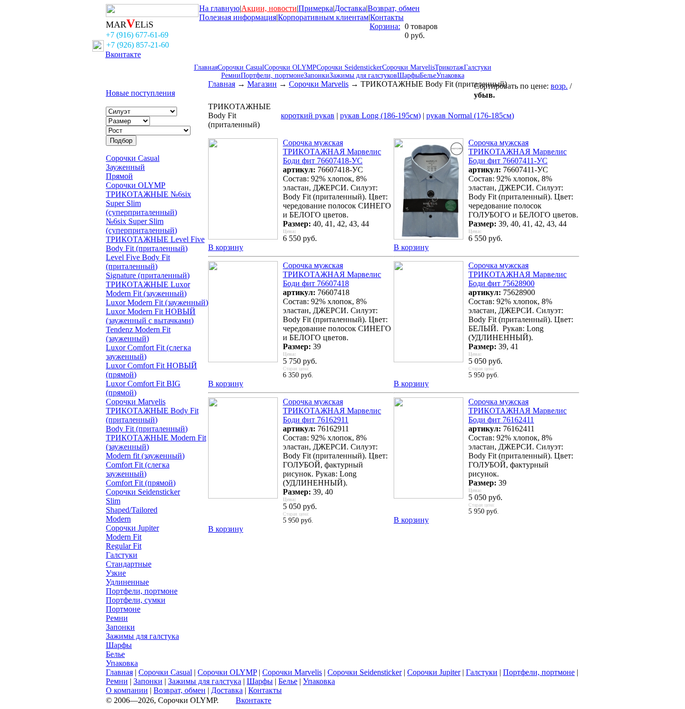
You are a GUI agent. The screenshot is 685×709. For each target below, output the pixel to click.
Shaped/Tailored (131, 510)
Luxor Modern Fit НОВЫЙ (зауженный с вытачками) (151, 316)
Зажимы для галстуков (363, 75)
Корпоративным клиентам (323, 17)
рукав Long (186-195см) (380, 115)
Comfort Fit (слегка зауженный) (137, 469)
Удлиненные (127, 582)
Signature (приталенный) (148, 275)
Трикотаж (449, 67)
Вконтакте (123, 54)
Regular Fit (123, 546)
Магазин (262, 84)
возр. (559, 86)
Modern (118, 519)
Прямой (119, 176)
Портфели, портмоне (272, 75)
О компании (127, 690)
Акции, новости (269, 8)
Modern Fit (123, 537)
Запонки (316, 75)
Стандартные (128, 564)
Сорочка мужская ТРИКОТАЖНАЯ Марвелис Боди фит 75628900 (517, 274)
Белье (428, 75)
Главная (206, 67)
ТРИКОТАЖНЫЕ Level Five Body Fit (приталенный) (155, 244)
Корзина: (385, 26)
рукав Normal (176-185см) (470, 115)
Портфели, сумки (135, 600)
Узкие (116, 573)
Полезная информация (237, 17)
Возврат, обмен (394, 8)
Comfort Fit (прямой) (141, 483)
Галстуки (477, 67)
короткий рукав (307, 115)
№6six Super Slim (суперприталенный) (141, 225)
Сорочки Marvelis (408, 67)
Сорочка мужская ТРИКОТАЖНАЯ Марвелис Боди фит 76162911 (332, 410)
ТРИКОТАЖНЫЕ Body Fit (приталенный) (152, 415)
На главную (219, 8)
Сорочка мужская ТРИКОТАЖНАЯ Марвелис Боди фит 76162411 (517, 410)
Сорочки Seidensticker (349, 67)
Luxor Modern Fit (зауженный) (157, 302)
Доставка (350, 8)
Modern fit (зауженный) (145, 455)
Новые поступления (140, 93)
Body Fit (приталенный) (147, 428)
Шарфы (408, 75)
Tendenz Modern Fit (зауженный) (138, 334)
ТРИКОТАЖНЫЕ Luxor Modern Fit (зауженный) (148, 289)
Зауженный (125, 167)
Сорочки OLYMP (290, 67)
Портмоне (123, 609)
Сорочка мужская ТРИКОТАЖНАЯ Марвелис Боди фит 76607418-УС (332, 151)
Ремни (231, 75)
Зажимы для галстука (142, 636)
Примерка (315, 8)
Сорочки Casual (241, 67)
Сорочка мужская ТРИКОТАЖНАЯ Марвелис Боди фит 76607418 (332, 274)
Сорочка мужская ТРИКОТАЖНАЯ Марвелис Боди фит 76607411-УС (517, 151)
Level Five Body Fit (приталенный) (138, 262)
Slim (113, 501)
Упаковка (450, 75)
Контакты (387, 17)
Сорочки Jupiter (132, 528)
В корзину (225, 247)
